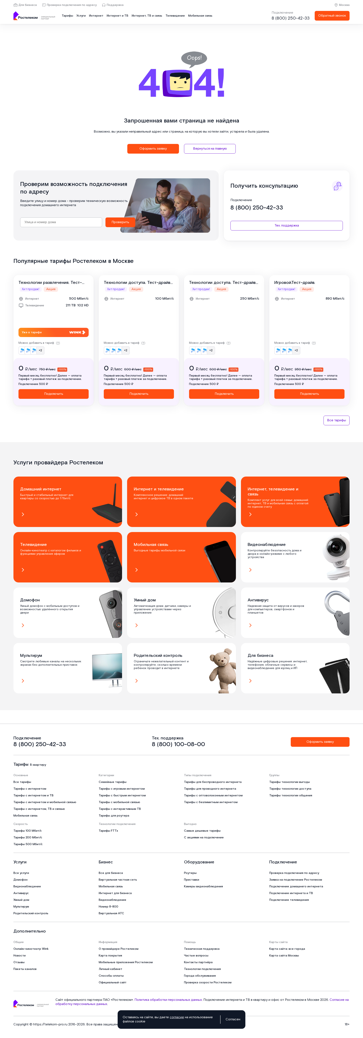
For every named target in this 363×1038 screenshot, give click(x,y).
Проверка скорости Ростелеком (207, 982)
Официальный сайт (112, 982)
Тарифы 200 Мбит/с (27, 837)
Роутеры (190, 873)
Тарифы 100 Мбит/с (27, 831)
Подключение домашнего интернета (296, 886)
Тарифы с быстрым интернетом (122, 795)
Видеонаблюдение (27, 886)
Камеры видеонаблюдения (203, 886)
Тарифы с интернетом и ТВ (33, 795)
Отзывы (19, 962)
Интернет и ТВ (117, 16)
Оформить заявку (153, 148)
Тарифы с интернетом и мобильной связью (44, 802)
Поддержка (115, 5)
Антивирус (21, 893)
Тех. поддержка (287, 225)
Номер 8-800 (108, 906)
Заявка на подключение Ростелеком (295, 879)
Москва (344, 5)
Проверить (120, 222)
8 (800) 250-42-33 (291, 18)
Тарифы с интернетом (29, 788)
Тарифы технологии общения (290, 795)
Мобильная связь (200, 16)
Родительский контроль (30, 913)
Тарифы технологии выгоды (289, 782)
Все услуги (21, 873)
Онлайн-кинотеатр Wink (31, 949)
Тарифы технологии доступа (290, 788)
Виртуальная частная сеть (118, 879)
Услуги (81, 16)
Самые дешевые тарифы (202, 831)
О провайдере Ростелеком (118, 949)
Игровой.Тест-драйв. (294, 282)
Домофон (20, 879)
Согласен (233, 1019)
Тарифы (67, 16)
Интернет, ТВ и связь (147, 16)
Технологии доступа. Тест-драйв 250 (222, 282)
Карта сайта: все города (287, 949)
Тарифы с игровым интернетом (122, 788)
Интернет (96, 16)
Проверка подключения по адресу (72, 5)
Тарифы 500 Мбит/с (28, 844)
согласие (177, 1017)
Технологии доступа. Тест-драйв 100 (137, 282)
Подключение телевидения (289, 900)
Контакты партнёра (198, 962)
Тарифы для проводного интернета (210, 788)
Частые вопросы (196, 955)
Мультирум (21, 906)
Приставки (191, 879)
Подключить (53, 394)
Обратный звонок (332, 15)
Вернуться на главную (210, 148)
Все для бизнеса (111, 873)
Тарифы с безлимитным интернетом (211, 802)
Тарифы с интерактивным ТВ (120, 809)
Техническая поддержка (202, 949)
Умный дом (21, 900)
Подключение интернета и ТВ (291, 893)
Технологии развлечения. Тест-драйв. (50, 282)
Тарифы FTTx (108, 831)
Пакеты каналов (25, 969)
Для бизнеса (27, 5)
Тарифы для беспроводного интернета (213, 782)
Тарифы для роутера (114, 815)
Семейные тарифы (112, 782)
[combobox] (61, 222)
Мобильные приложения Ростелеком (126, 962)
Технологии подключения (202, 969)
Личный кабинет (110, 969)
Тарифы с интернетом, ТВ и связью (39, 809)
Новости (19, 955)
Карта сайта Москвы (284, 955)
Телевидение (175, 16)
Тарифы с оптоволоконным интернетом (213, 795)
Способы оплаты (111, 975)
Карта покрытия (110, 955)
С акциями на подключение (204, 837)
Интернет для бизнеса (115, 893)
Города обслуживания (200, 975)
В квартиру (38, 765)
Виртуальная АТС (111, 913)
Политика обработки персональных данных (168, 1000)
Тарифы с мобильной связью (119, 802)
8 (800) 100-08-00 (178, 744)
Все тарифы (336, 420)
